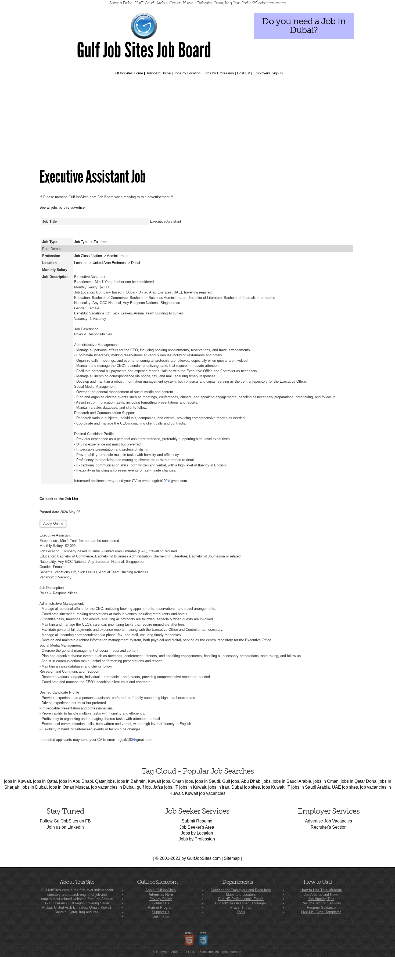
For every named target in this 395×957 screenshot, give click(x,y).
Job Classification (88, 256)
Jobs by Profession (219, 73)
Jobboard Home (158, 73)
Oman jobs (182, 781)
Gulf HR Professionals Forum (241, 899)
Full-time (100, 242)
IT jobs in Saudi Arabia (308, 787)
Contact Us (160, 903)
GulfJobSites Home (128, 73)
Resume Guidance (321, 907)
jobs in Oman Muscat (69, 787)
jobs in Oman (326, 781)
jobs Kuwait (273, 787)
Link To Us (160, 916)
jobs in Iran (218, 787)
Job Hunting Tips (321, 899)
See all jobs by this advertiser (63, 207)
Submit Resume (197, 821)
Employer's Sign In (268, 73)
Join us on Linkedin (65, 827)
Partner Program (160, 907)
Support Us (160, 912)
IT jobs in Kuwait (190, 787)
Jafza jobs (162, 787)
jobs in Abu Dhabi (76, 781)
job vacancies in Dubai (113, 787)
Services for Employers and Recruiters (241, 890)
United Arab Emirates (110, 263)
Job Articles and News (321, 895)
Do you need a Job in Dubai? (304, 25)
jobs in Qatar (45, 781)
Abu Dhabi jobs (256, 781)
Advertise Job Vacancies (328, 821)
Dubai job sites (245, 787)
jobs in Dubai (34, 787)
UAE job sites (345, 787)
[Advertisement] (197, 122)
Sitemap (232, 858)
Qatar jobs (105, 781)
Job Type (81, 242)
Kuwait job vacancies (205, 793)
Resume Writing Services (321, 903)
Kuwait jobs (159, 781)
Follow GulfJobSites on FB (65, 821)
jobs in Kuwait (17, 781)
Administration (118, 256)
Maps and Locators (241, 895)
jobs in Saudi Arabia (292, 781)
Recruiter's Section (329, 827)
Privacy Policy (160, 899)
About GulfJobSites (160, 890)
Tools (241, 912)
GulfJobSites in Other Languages (241, 903)
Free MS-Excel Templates (321, 912)
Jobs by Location (187, 73)
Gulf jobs (230, 781)
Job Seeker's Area (196, 827)
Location (80, 263)
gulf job (144, 787)
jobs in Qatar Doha (358, 781)
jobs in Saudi (207, 781)
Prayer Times (240, 907)
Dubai (135, 263)
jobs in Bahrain (131, 781)
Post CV (243, 73)
